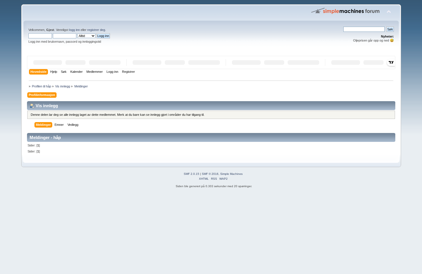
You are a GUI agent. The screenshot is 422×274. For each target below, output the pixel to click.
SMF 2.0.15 (191, 173)
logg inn (74, 30)
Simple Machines (231, 173)
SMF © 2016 (210, 173)
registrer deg (96, 30)
